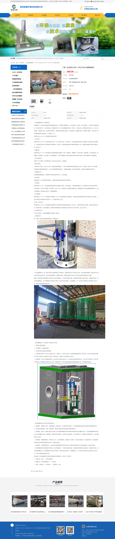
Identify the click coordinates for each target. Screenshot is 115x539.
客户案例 (84, 15)
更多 (25, 111)
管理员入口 (34, 535)
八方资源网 (24, 535)
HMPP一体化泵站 (17, 72)
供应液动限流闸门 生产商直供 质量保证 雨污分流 (85, 511)
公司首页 (17, 15)
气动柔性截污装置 (17, 82)
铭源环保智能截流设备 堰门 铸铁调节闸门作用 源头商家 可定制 (18, 141)
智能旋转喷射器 (16, 79)
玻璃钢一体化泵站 (17, 99)
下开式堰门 (15, 75)
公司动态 (70, 15)
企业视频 (43, 15)
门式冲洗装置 (16, 102)
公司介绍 (57, 15)
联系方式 (97, 15)
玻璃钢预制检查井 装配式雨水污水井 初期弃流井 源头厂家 (18, 121)
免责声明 (29, 535)
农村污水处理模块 (17, 96)
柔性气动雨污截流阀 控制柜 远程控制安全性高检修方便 (18, 134)
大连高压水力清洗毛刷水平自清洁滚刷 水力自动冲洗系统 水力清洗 (18, 115)
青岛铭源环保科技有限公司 (42, 528)
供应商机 (30, 15)
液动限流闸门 (16, 85)
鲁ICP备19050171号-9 (30, 528)
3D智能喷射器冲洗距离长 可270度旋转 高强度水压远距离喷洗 (18, 125)
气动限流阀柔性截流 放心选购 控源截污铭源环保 (18, 137)
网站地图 (39, 535)
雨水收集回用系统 (17, 92)
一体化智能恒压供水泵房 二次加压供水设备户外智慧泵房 (18, 144)
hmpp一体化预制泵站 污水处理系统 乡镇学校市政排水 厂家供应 (18, 131)
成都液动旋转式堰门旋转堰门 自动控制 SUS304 (18, 118)
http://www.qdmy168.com (36, 471)
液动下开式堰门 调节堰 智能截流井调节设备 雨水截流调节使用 (69, 511)
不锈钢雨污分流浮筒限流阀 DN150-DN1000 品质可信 (18, 128)
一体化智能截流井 (29, 62)
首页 (17, 62)
